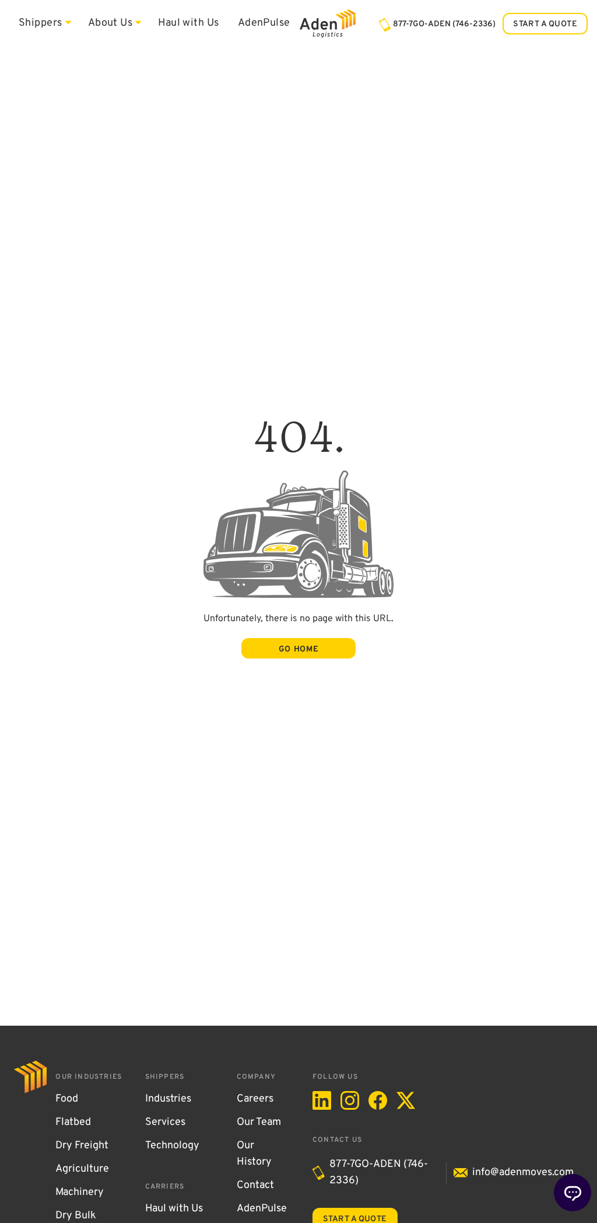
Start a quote (545, 24)
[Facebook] (377, 1100)
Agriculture (82, 1169)
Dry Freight (81, 1146)
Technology (172, 1146)
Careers (255, 1099)
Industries (168, 1099)
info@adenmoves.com (523, 1173)
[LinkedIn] (321, 1100)
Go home (299, 649)
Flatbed (73, 1122)
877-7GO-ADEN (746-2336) (378, 1172)
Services (165, 1122)
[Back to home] (328, 23)
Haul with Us (188, 23)
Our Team (259, 1122)
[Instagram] (349, 1100)
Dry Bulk (75, 1216)
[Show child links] (68, 22)
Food (66, 1099)
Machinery (79, 1192)
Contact (255, 1185)
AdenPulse (264, 23)
